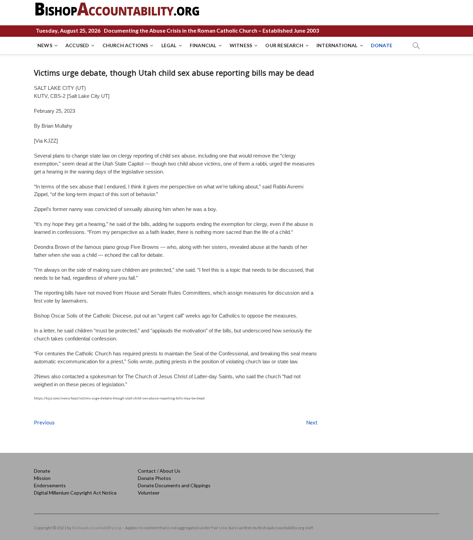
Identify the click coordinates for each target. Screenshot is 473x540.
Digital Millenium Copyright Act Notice (75, 493)
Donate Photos (154, 478)
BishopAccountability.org (96, 527)
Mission (42, 478)
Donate (42, 471)
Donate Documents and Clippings (174, 485)
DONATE (381, 45)
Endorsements (50, 485)
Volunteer (149, 493)
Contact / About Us (159, 471)
